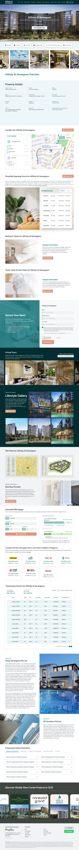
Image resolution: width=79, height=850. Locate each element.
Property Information (35, 751)
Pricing (57, 751)
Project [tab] (62, 137)
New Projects (27, 2)
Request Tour (68, 176)
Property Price (8, 515)
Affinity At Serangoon (10, 392)
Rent (22, 2)
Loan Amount (8, 521)
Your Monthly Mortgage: (48, 515)
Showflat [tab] (68, 137)
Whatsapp (69, 831)
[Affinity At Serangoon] (51, 150)
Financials (38, 2)
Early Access (11, 501)
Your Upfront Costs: (47, 528)
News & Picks (54, 2)
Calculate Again (22, 534)
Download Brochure (39, 27)
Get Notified (48, 258)
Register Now (48, 342)
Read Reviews (39, 24)
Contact (70, 2)
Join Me (63, 2)
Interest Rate (8, 526)
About (59, 2)
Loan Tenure (25, 526)
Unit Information (48, 751)
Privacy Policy (67, 333)
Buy (19, 2)
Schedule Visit (68, 130)
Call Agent (69, 828)
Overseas (33, 2)
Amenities (23, 751)
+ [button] (72, 166)
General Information (12, 751)
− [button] (72, 167)
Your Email (45, 321)
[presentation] (2, 45)
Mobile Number (46, 315)
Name (43, 309)
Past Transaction (46, 2)
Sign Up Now (11, 411)
